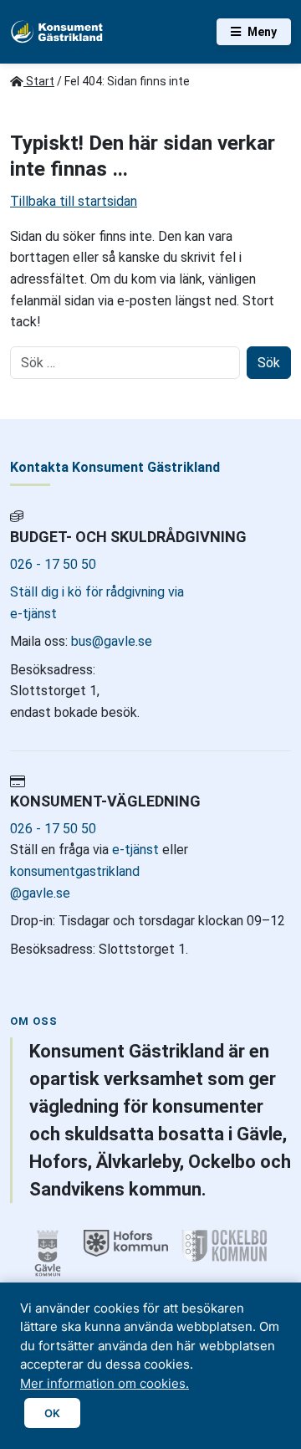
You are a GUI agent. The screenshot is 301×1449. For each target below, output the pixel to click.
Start (38, 81)
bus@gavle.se (110, 641)
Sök (269, 363)
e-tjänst (135, 850)
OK (52, 1413)
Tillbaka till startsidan (73, 201)
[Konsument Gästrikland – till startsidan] (57, 31)
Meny (262, 31)
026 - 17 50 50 (53, 564)
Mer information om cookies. (104, 1383)
